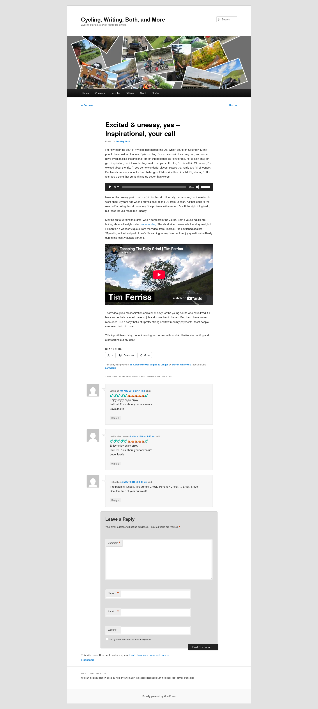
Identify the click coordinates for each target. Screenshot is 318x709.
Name (113, 593)
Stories (155, 93)
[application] (159, 187)
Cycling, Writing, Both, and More (123, 19)
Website (112, 629)
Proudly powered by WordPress (159, 696)
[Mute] (197, 187)
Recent (85, 93)
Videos (130, 93)
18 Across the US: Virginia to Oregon (149, 364)
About (142, 93)
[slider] (206, 186)
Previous (87, 105)
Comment (114, 543)
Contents (100, 93)
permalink (110, 367)
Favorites (116, 93)
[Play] (110, 187)
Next (233, 105)
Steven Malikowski (181, 364)
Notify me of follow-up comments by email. (130, 639)
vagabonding (148, 224)
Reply (115, 417)
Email (113, 611)
